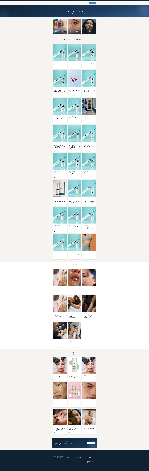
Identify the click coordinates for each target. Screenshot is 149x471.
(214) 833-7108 (54, 0)
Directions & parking (69, 458)
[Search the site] (87, 3)
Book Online (88, 465)
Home (72, 7)
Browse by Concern (89, 458)
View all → (74, 41)
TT (57, 460)
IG (53, 460)
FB (55, 460)
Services (88, 454)
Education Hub (89, 462)
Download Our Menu (89, 457)
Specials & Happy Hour (90, 461)
